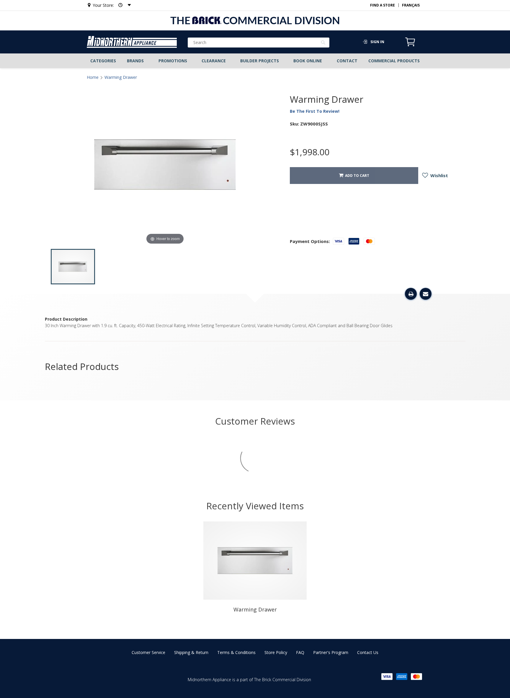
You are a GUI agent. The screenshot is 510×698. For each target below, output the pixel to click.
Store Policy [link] (275, 652)
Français (411, 5)
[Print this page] (411, 294)
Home (93, 77)
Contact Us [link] (367, 652)
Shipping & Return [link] (191, 652)
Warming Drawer (120, 77)
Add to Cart (356, 175)
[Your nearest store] (123, 5)
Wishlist (438, 175)
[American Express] (402, 676)
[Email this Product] (425, 294)
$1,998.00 (309, 152)
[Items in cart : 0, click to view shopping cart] (410, 45)
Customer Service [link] (148, 652)
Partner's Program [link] (330, 652)
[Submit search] (323, 43)
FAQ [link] (300, 652)
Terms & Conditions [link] (236, 652)
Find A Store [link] (382, 5)
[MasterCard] (416, 676)
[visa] (387, 676)
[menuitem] (103, 60)
